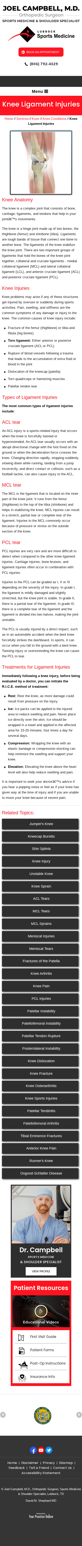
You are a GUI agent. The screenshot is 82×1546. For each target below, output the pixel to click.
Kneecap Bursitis (41, 836)
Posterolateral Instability (41, 1048)
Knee (35, 118)
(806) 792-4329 (44, 64)
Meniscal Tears (41, 949)
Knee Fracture (41, 1074)
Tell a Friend (39, 1467)
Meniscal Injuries (41, 936)
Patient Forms (42, 1350)
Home (9, 118)
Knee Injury (41, 861)
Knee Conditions (54, 118)
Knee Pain (41, 986)
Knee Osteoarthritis (41, 1086)
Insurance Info (42, 1376)
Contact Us (62, 1467)
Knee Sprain (41, 886)
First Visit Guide (43, 1336)
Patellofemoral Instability (41, 1023)
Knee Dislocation (41, 1061)
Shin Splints (41, 849)
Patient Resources (41, 1288)
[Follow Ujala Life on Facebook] (34, 1450)
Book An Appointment (43, 52)
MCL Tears (41, 911)
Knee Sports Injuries (41, 1098)
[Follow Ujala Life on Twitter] (49, 1450)
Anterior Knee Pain (41, 1148)
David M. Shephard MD (41, 1500)
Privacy (49, 1463)
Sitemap (66, 1463)
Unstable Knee (41, 874)
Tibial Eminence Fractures (41, 1136)
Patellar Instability (41, 1011)
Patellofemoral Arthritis (41, 1123)
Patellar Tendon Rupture (41, 1036)
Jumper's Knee (41, 824)
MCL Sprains (41, 924)
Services (22, 118)
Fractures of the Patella (41, 961)
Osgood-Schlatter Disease (41, 1173)
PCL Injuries (41, 999)
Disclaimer (30, 1463)
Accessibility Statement (41, 1473)
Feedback (17, 1467)
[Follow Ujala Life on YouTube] (42, 1450)
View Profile (41, 1271)
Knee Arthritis (41, 974)
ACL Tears (41, 899)
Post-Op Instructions (48, 1363)
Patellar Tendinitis (41, 1111)
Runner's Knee (41, 1161)
